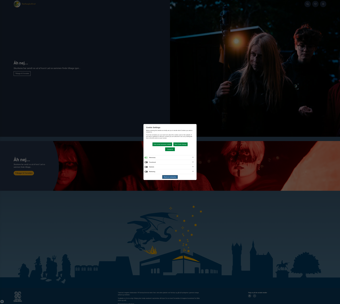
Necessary (152, 157)
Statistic (151, 167)
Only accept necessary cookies (162, 144)
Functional (152, 162)
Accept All (170, 149)
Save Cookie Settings (180, 144)
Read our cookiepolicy (170, 177)
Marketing (152, 171)
